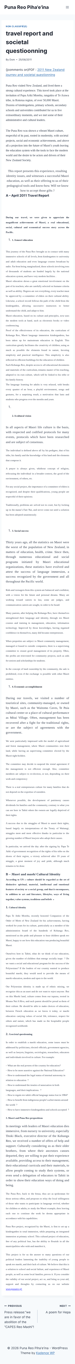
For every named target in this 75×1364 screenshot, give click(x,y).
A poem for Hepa (58, 1309)
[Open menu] (67, 7)
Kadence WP (45, 1353)
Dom (12, 59)
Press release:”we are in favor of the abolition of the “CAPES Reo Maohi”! (19, 1316)
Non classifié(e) (16, 26)
